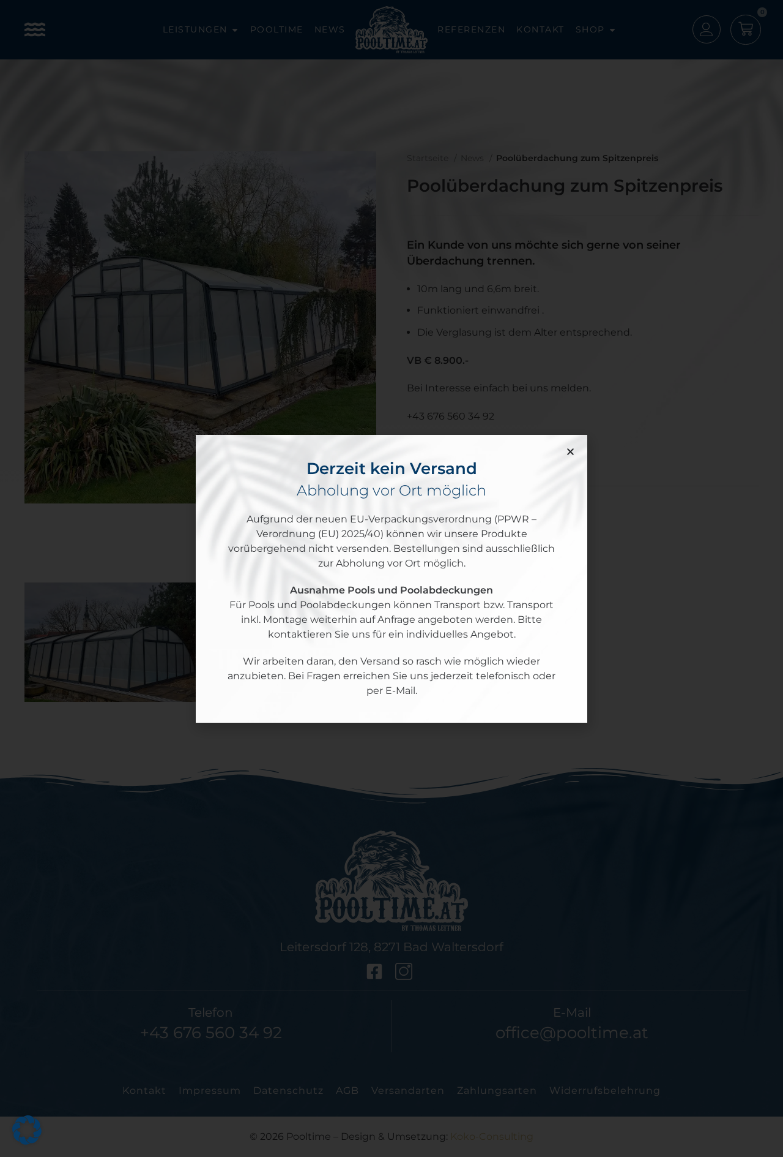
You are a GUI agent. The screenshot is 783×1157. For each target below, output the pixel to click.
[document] (391, 578)
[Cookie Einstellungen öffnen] (27, 1141)
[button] (570, 451)
